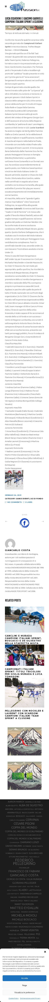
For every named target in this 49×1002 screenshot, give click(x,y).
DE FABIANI (27, 846)
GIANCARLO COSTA (24, 875)
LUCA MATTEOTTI (13, 894)
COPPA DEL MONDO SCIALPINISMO (24, 838)
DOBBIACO (10, 853)
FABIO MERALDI (34, 857)
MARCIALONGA (17, 901)
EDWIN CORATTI (22, 853)
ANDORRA (9, 809)
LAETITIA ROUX (35, 890)
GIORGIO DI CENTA (16, 879)
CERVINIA (32, 819)
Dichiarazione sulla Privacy (30, 998)
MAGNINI (13, 897)
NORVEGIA (14, 930)
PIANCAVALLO (14, 938)
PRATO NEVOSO (14, 941)
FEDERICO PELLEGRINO (24, 862)
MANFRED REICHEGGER (28, 897)
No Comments (14, 502)
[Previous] (12, 521)
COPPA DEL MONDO (24, 827)
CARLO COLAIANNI (17, 820)
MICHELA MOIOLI (24, 915)
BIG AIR (38, 813)
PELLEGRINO (29, 934)
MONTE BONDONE (14, 923)
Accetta (24, 978)
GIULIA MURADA (34, 879)
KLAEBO (23, 890)
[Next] (37, 521)
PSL (23, 941)
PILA (37, 938)
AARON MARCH (16, 801)
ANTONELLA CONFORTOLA (24, 809)
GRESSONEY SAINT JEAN (17, 886)
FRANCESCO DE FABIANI (24, 871)
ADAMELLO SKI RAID (33, 802)
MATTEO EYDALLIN (24, 907)
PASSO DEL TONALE (15, 934)
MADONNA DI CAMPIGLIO (31, 893)
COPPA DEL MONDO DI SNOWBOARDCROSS (24, 835)
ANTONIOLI (39, 809)
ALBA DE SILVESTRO (31, 805)
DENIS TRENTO (37, 846)
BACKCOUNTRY (28, 813)
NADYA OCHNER (11, 927)
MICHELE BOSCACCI (24, 919)
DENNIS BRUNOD (18, 849)
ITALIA (36, 886)
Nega (24, 985)
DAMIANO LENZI (29, 842)
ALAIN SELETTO (12, 806)
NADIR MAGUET (35, 923)
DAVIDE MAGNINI (13, 846)
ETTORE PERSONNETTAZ (18, 857)
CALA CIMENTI (30, 816)
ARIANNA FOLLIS (14, 813)
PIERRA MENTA (27, 938)
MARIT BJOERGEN (24, 904)
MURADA (25, 923)
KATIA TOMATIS (12, 890)
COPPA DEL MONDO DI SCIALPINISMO (24, 831)
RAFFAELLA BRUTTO (33, 941)
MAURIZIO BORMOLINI (29, 912)
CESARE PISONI (24, 823)
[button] (45, 951)
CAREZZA (39, 816)
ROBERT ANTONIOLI (24, 948)
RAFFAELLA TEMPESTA (24, 945)
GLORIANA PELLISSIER (24, 882)
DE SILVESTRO (33, 850)
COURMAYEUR (14, 842)
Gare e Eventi (23, 499)
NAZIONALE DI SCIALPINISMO (31, 927)
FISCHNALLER (24, 868)
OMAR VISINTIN (29, 930)
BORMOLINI (10, 816)
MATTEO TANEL (15, 912)
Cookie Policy (14, 998)
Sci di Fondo (36, 499)
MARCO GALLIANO (31, 901)
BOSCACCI (20, 816)
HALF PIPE (30, 886)
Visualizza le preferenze (24, 992)
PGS (38, 934)
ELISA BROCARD (36, 853)
